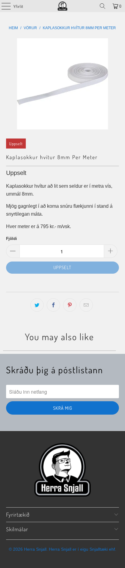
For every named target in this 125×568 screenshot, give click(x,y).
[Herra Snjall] (62, 6)
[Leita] (102, 6)
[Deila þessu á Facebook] (53, 305)
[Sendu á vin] (86, 305)
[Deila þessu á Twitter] (37, 305)
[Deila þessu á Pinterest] (69, 305)
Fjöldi (11, 238)
